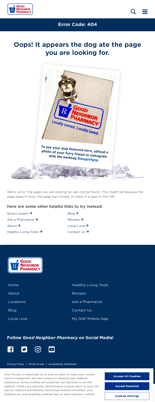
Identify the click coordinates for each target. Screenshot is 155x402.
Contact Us (82, 310)
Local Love (17, 318)
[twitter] (24, 349)
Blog (12, 310)
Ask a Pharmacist (87, 301)
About (13, 293)
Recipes (79, 293)
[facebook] (10, 349)
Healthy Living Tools (90, 285)
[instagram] (38, 349)
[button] (133, 11)
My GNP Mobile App (90, 318)
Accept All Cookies (126, 376)
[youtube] (51, 349)
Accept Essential (127, 386)
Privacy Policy (15, 363)
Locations (17, 301)
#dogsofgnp (88, 159)
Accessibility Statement (62, 363)
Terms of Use (36, 363)
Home (13, 285)
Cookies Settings (127, 396)
